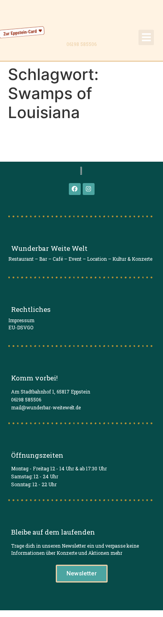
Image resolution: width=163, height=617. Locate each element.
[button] (146, 37)
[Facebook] (75, 189)
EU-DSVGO (20, 327)
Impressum (21, 320)
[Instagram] (89, 189)
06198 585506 (81, 44)
